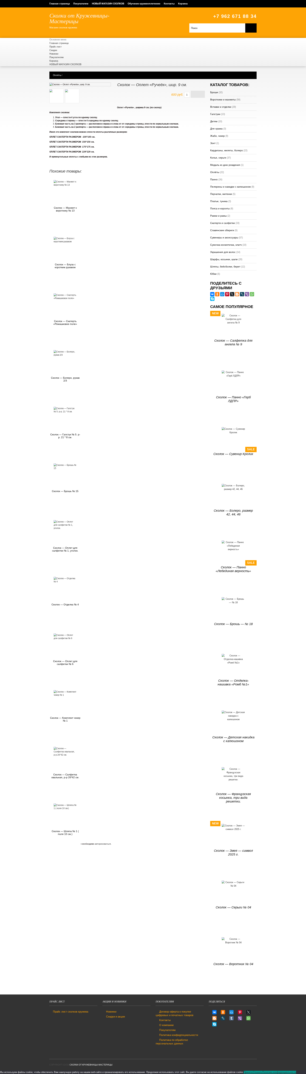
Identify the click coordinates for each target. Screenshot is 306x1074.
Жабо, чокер (217, 135)
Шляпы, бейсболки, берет (225, 266)
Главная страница (59, 3)
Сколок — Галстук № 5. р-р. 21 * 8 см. (65, 436)
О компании (166, 1025)
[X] (232, 294)
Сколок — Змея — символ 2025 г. (233, 852)
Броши (214, 92)
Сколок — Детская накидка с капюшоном (233, 739)
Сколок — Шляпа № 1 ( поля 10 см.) (65, 832)
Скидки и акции (115, 1016)
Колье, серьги (218, 157)
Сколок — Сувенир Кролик (233, 454)
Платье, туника (219, 201)
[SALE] (233, 438)
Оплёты (57, 75)
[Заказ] (198, 94)
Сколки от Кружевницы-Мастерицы (91, 1065)
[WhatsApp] (252, 294)
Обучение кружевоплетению (144, 3)
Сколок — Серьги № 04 (233, 907)
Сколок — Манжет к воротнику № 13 (65, 209)
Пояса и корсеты (220, 208)
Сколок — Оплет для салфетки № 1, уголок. (65, 549)
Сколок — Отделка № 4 (65, 604)
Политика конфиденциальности (178, 1034)
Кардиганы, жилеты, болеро (226, 150)
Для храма (216, 128)
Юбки (213, 273)
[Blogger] (237, 294)
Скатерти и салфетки (222, 223)
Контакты (169, 3)
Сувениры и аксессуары (224, 237)
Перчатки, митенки (221, 194)
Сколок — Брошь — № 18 (233, 624)
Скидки (53, 50)
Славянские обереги (222, 230)
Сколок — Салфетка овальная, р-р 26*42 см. (65, 776)
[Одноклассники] (217, 294)
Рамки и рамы (218, 215)
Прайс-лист (55, 46)
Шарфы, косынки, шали (224, 259)
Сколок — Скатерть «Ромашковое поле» (65, 322)
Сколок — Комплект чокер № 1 (65, 719)
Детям (213, 121)
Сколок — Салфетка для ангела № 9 (233, 342)
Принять (248, 1072)
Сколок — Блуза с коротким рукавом (65, 266)
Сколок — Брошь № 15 (65, 491)
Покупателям (80, 3)
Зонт (213, 143)
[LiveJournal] (242, 294)
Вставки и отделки (220, 106)
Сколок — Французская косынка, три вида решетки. (233, 797)
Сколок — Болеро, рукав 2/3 (65, 379)
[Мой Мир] (222, 294)
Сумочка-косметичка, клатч (226, 244)
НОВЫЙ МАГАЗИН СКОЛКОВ (108, 3)
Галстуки (215, 114)
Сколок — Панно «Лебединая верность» (233, 569)
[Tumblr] (231, 1018)
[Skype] (212, 299)
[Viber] (247, 294)
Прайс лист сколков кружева (70, 1011)
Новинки (53, 53)
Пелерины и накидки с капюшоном (230, 186)
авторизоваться (103, 844)
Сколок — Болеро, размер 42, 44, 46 (233, 512)
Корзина (183, 3)
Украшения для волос (223, 252)
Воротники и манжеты (223, 99)
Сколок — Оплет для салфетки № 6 (65, 662)
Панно (214, 179)
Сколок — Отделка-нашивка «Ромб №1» (233, 682)
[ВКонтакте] (212, 294)
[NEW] (233, 325)
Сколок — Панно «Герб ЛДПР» (233, 399)
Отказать (257, 1072)
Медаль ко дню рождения (225, 164)
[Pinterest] (227, 294)
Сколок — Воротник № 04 (233, 964)
